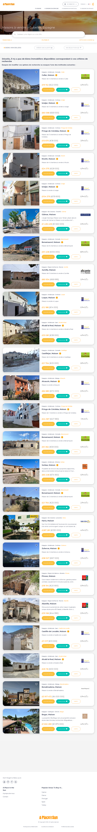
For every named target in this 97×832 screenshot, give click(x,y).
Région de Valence (53, 573)
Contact (5, 797)
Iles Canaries (51, 211)
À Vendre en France (86, 8)
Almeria (57, 462)
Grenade (57, 72)
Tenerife (58, 211)
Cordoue (57, 100)
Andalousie (51, 72)
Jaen (56, 322)
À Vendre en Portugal (69, 8)
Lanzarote (59, 518)
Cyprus (44, 792)
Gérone (57, 711)
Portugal (44, 798)
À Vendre (38, 8)
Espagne (44, 72)
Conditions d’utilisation (47, 826)
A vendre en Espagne (52, 8)
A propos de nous (8, 793)
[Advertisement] (48, 754)
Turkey (44, 805)
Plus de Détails (48, 89)
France (44, 795)
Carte (76, 89)
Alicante (62, 573)
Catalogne (51, 711)
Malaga (57, 378)
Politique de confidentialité (30, 826)
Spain (43, 802)
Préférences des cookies (67, 826)
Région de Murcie (53, 267)
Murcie (61, 267)
